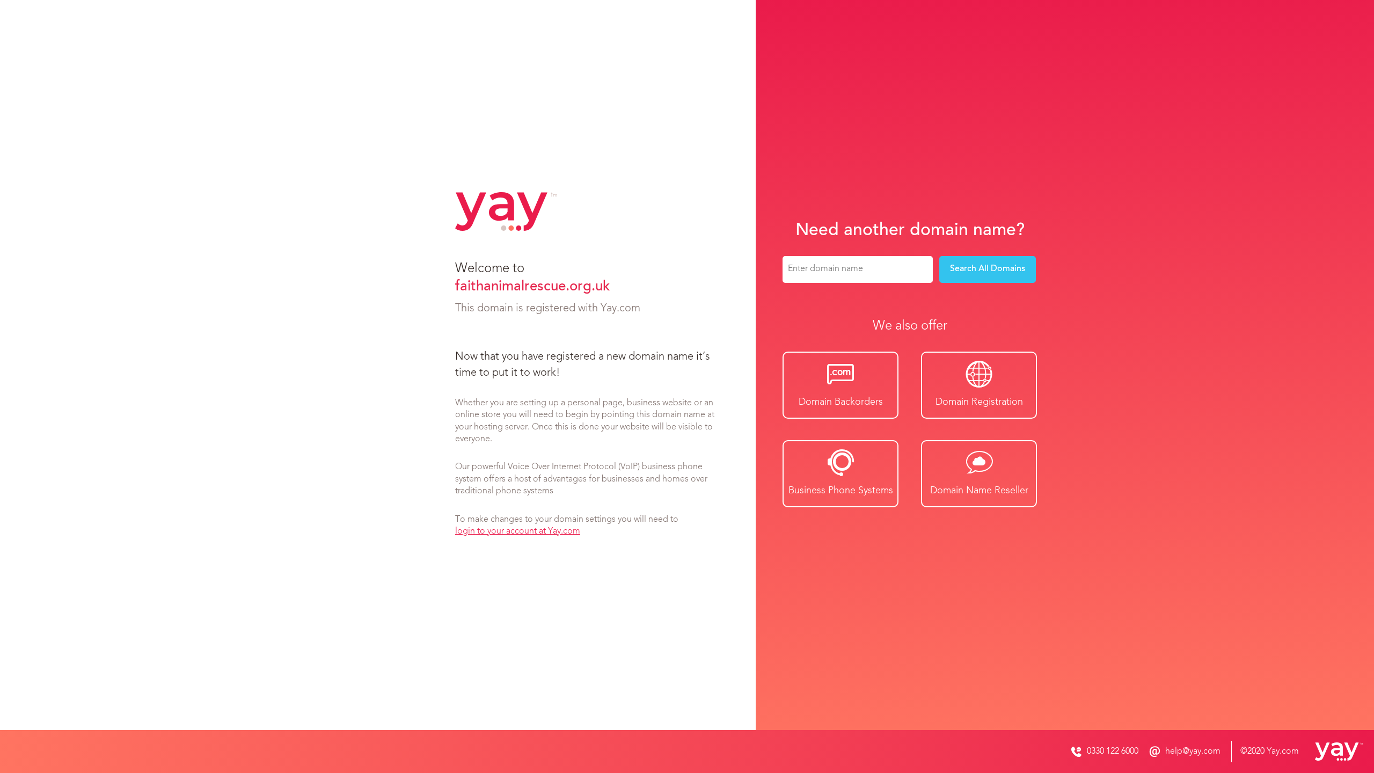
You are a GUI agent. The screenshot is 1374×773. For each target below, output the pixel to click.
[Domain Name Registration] (1331, 751)
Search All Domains (987, 269)
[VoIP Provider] (506, 211)
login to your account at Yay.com (517, 531)
